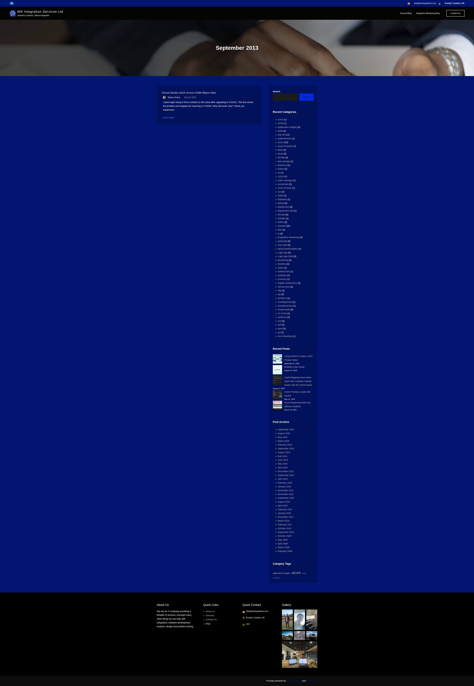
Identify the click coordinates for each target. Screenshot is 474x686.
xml (279, 321)
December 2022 (286, 490)
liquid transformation (288, 249)
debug (281, 203)
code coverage (285, 180)
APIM (280, 123)
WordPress (311, 681)
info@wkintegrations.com (425, 3)
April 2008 (283, 543)
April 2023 (283, 479)
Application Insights (287, 127)
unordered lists (285, 306)
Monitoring (283, 260)
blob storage (284, 161)
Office (281, 268)
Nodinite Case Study (294, 367)
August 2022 (284, 502)
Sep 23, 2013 (190, 97)
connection (283, 184)
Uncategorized (285, 302)
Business (282, 165)
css (279, 192)
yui (279, 332)
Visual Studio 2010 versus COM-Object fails (189, 92)
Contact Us (455, 13)
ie (278, 233)
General (282, 226)
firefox (281, 222)
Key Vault (282, 245)
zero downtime (285, 336)
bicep (280, 153)
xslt (279, 324)
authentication (285, 138)
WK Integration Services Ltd (40, 11)
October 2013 (284, 528)
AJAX (280, 119)
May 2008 (282, 540)
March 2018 (283, 521)
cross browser (285, 188)
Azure (281, 142)
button (281, 169)
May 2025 (282, 437)
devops (281, 214)
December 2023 (286, 471)
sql (279, 294)
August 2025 (284, 433)
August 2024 (284, 452)
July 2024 (282, 456)
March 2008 (283, 547)
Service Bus (284, 287)
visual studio (284, 309)
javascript (282, 241)
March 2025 (283, 441)
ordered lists (284, 271)
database (282, 199)
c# (279, 173)
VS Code (282, 313)
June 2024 (283, 460)
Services (210, 615)
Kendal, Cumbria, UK (454, 3)
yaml (280, 328)
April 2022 (283, 505)
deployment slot (285, 211)
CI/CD (281, 176)
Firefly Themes (294, 681)
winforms (282, 317)
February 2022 (285, 509)
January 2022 (284, 513)
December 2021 (286, 517)
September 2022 (286, 498)
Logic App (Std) (285, 256)
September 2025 (286, 429)
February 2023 (285, 483)
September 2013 (286, 532)
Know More (168, 117)
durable (281, 218)
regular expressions (287, 283)
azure (296, 573)
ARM (280, 131)
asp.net (281, 134)
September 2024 (286, 448)
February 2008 (285, 551)
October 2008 (284, 536)
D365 (280, 195)
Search (276, 91)
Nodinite (282, 264)
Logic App (282, 252)
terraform (282, 298)
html (280, 230)
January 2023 (284, 486)
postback (282, 275)
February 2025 (285, 445)
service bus (276, 578)
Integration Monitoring (288, 237)
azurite (304, 573)
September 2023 (286, 475)
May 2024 (282, 464)
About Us (210, 611)
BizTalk (281, 157)
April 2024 (283, 467)
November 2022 (286, 494)
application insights (281, 573)
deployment (283, 207)
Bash (280, 150)
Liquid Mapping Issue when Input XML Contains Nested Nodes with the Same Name (298, 381)
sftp (279, 290)
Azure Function (285, 146)
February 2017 (285, 524)
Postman (282, 279)
